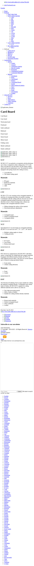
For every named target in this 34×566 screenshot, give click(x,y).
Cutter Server (11, 50)
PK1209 (13, 27)
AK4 (12, 17)
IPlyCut (10, 55)
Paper (12, 77)
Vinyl (12, 87)
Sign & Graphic (15, 68)
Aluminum (14, 76)
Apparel (13, 65)
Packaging (14, 69)
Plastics (13, 80)
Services (10, 96)
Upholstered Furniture (17, 71)
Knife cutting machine (14, 16)
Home (6, 11)
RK (12, 39)
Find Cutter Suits (12, 14)
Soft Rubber (14, 91)
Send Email (4, 334)
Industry (10, 61)
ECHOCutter (11, 57)
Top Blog (3, 331)
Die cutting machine (13, 46)
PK (12, 25)
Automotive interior (16, 66)
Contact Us (7, 104)
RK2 (12, 41)
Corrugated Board (16, 82)
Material (10, 74)
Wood (12, 88)
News (9, 98)
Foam (12, 90)
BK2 (12, 20)
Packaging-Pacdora (13, 58)
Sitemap (30, 329)
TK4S (13, 30)
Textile (13, 84)
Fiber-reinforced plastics (17, 85)
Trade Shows (11, 99)
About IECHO (8, 95)
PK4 (12, 28)
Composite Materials (16, 73)
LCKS (13, 36)
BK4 (12, 24)
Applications (7, 60)
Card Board (14, 79)
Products (6, 12)
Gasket (13, 63)
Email (2, 339)
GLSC (13, 35)
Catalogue (10, 103)
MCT (12, 47)
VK (12, 31)
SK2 (12, 38)
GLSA (13, 33)
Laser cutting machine (14, 42)
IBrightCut (11, 52)
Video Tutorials (12, 101)
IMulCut (10, 54)
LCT (12, 44)
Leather (13, 93)
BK (12, 19)
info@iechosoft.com (9, 5)
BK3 (12, 22)
